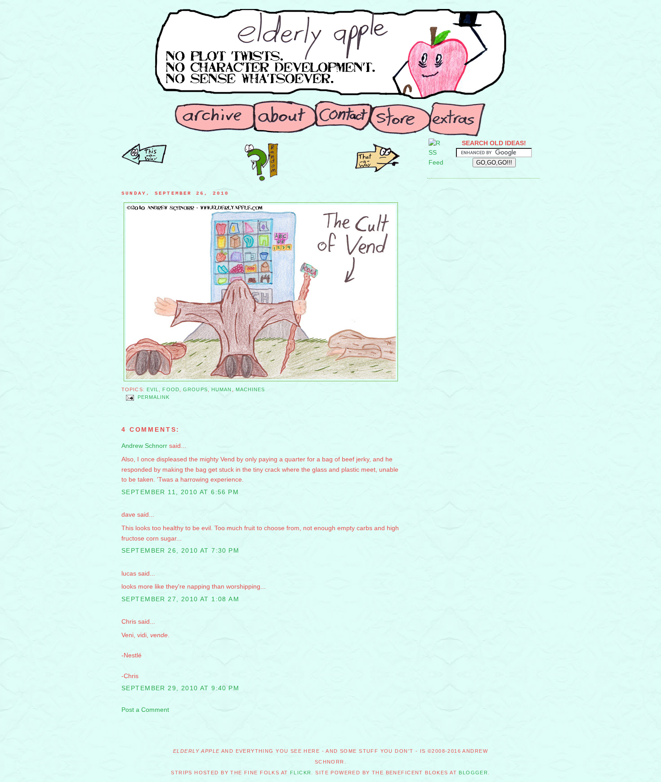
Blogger (473, 772)
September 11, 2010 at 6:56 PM (180, 492)
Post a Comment (145, 709)
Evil (153, 389)
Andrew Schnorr (144, 445)
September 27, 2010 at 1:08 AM (180, 599)
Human (221, 389)
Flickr (301, 772)
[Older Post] (144, 162)
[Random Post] (261, 179)
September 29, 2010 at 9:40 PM (180, 688)
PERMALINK (154, 397)
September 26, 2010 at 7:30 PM (180, 550)
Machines (250, 389)
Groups (195, 389)
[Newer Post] (377, 170)
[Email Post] (129, 397)
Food (170, 389)
